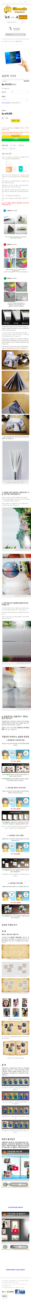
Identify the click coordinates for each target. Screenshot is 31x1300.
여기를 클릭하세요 (15, 158)
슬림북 (9, 41)
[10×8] (16, 57)
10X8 (27, 128)
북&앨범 (5, 41)
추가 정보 (13, 145)
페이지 (4, 92)
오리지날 (4, 99)
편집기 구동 (15, 120)
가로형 (13, 41)
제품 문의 (12, 148)
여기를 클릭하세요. (15, 102)
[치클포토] (15, 9)
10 (12, 92)
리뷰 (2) (4, 148)
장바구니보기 (23, 17)
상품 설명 (5, 145)
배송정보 (21, 145)
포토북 (7, 129)
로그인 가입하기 (23, 1)
